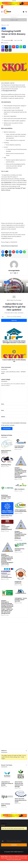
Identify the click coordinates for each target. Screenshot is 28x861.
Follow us (3, 823)
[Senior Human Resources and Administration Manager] (21, 774)
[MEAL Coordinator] (21, 485)
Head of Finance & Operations (6, 451)
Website (3, 416)
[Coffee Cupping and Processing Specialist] (21, 505)
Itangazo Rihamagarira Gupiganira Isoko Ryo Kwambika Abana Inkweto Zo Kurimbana (20, 535)
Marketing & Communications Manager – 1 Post (6, 496)
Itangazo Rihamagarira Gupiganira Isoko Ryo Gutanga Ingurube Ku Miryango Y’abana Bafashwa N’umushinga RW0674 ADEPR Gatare (7, 559)
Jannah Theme (4, 856)
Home (4, 25)
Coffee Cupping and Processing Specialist (21, 510)
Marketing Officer (6, 464)
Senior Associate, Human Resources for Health (21, 800)
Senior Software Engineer (5, 804)
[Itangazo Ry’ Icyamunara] (21, 574)
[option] (14, 285)
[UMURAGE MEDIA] (7, 11)
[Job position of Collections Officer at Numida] (7, 774)
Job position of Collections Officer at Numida (7, 783)
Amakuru (7, 282)
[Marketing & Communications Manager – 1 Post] (7, 488)
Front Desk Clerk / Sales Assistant (19, 446)
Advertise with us (14, 17)
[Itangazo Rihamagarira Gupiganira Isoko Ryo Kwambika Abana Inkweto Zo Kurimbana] (21, 525)
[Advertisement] (14, 207)
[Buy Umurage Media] (14, 19)
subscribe (14, 0)
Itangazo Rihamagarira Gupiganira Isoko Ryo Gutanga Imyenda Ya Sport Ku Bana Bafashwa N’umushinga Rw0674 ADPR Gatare (20, 472)
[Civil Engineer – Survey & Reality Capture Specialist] (21, 592)
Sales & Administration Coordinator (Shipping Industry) (6, 527)
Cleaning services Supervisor (19, 549)
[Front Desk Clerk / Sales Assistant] (21, 442)
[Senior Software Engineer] (7, 796)
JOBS (7, 25)
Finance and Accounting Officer (6, 576)
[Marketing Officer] (7, 459)
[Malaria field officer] (7, 508)
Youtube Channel (14, 812)
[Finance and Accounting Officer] (7, 571)
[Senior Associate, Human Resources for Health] (21, 794)
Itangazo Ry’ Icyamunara (18, 582)
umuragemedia (14, 854)
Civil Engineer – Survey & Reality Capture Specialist (21, 599)
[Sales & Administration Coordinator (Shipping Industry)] (7, 522)
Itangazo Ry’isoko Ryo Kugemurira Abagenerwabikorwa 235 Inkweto (12, 288)
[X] (13, 273)
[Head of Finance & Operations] (7, 444)
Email (2, 410)
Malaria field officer (6, 515)
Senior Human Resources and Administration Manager (19, 784)
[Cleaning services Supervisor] (21, 545)
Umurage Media (7, 40)
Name (2, 404)
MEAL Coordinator (20, 489)
